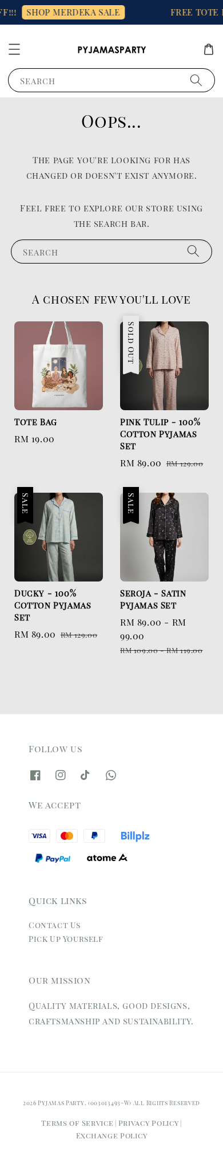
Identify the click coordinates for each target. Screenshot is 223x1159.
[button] (14, 49)
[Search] (196, 80)
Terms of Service (77, 1122)
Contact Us (55, 925)
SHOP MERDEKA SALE (69, 12)
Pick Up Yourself (66, 938)
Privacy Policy (148, 1122)
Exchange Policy (112, 1135)
